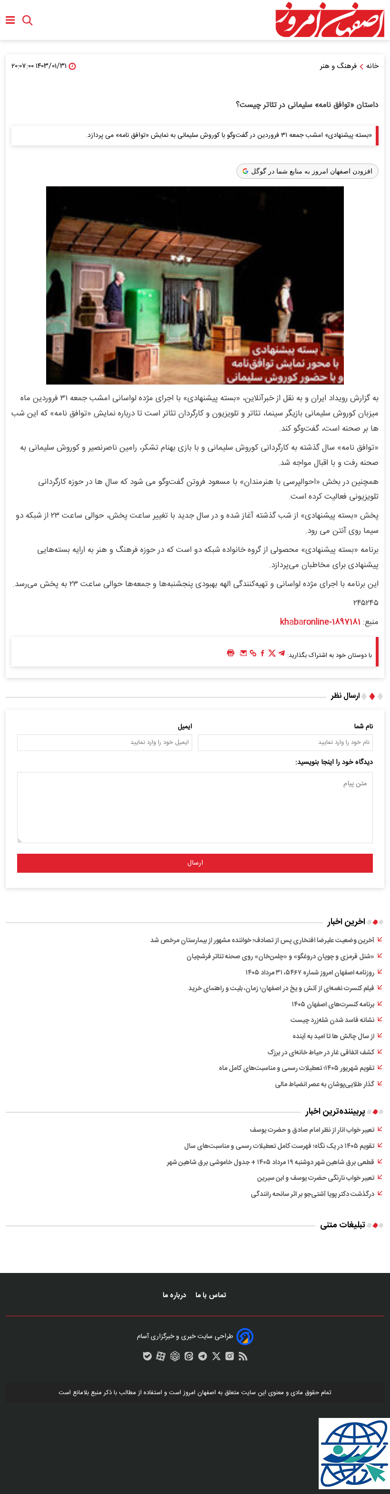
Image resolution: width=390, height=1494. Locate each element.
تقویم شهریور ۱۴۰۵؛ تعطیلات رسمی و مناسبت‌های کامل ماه (296, 1068)
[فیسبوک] (262, 655)
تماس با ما (211, 1295)
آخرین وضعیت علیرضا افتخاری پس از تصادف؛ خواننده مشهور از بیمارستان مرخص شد (262, 940)
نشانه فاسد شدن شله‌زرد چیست (332, 1020)
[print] (231, 653)
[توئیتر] (272, 655)
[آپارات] (161, 1358)
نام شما (363, 727)
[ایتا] (189, 1358)
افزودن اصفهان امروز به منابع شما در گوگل (311, 171)
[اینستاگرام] (229, 1358)
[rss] (243, 1358)
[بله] (147, 1358)
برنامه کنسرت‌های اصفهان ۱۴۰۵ (333, 1005)
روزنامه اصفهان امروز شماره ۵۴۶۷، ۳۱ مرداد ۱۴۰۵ (309, 973)
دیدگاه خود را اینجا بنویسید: (334, 762)
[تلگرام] (281, 655)
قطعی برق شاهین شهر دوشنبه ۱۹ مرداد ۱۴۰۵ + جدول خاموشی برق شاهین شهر (270, 1162)
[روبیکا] (175, 1358)
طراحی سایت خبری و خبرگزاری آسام (185, 1336)
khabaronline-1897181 (320, 622)
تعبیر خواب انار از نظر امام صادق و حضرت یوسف (312, 1130)
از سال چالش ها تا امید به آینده (333, 1036)
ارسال (195, 863)
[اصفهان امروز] (329, 20)
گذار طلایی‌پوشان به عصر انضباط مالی (324, 1084)
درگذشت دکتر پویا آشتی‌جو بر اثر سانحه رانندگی (312, 1194)
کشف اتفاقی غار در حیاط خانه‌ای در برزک (320, 1053)
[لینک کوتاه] (253, 655)
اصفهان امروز (199, 1393)
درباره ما (175, 1295)
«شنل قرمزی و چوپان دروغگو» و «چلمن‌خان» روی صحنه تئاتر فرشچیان (280, 957)
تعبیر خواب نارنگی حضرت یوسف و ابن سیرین (315, 1178)
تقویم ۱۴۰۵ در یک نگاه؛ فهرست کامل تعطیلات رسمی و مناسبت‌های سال (279, 1146)
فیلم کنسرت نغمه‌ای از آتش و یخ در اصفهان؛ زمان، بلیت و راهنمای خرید (281, 988)
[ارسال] (243, 655)
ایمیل (185, 727)
